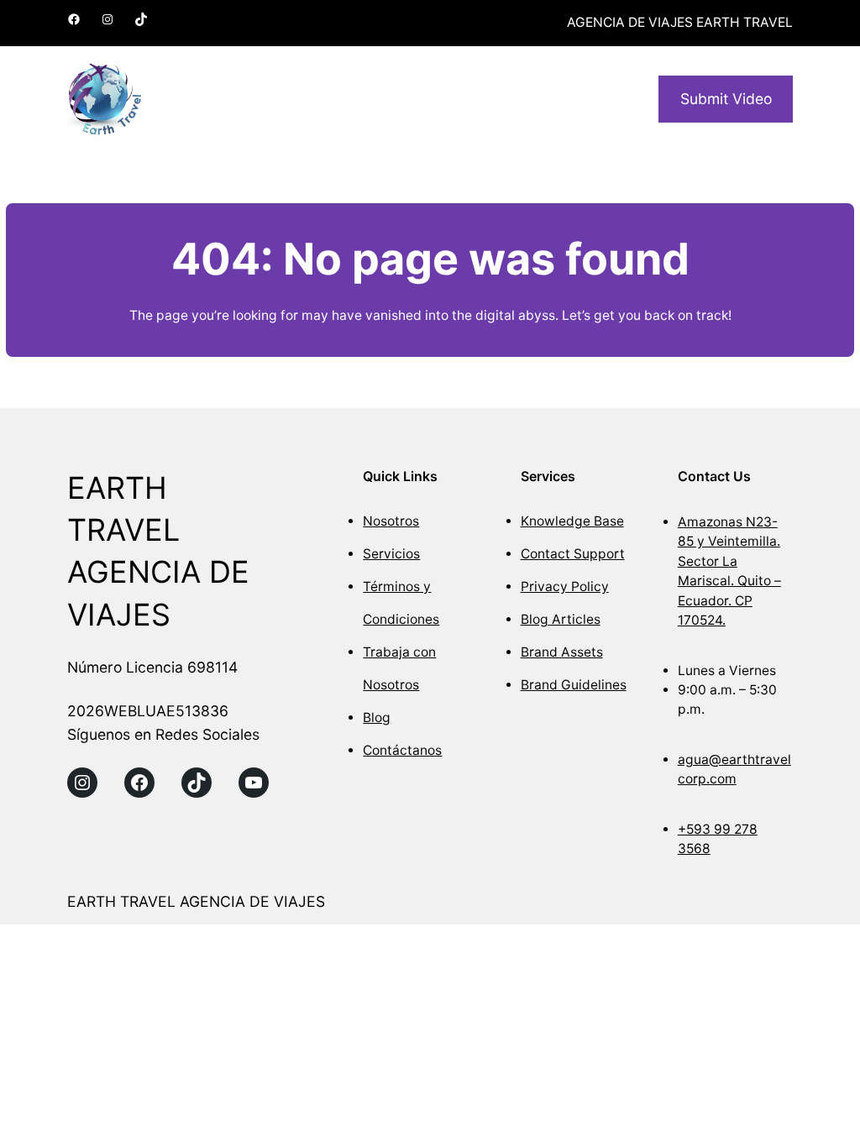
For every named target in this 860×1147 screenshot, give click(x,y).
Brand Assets (562, 652)
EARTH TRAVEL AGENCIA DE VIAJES (196, 901)
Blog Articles (560, 619)
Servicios (391, 554)
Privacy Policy (565, 586)
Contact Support (573, 554)
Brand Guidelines (574, 685)
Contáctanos (402, 750)
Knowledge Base (572, 521)
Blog (377, 717)
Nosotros (391, 521)
